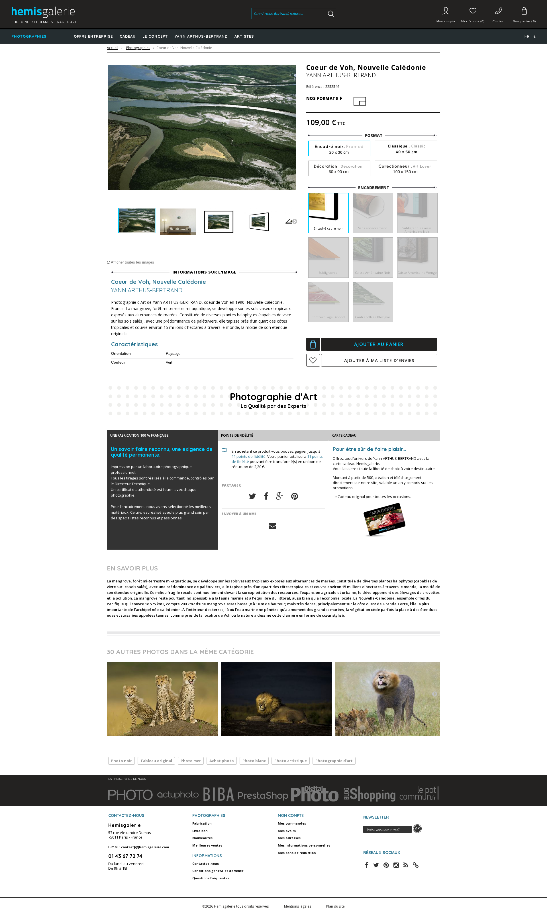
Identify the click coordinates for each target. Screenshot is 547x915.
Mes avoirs (287, 831)
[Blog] (416, 864)
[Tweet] (252, 496)
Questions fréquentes (210, 878)
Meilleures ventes (207, 845)
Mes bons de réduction (297, 853)
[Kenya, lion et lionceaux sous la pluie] (390, 699)
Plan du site (335, 906)
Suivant (294, 221)
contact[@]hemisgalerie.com (145, 847)
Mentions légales (298, 906)
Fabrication (202, 823)
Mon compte (446, 21)
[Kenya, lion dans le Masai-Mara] (276, 699)
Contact (499, 21)
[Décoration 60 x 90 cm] (339, 169)
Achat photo (221, 760)
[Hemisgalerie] (71, 12)
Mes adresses (289, 838)
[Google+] (280, 496)
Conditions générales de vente (218, 871)
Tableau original (156, 760)
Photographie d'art (334, 760)
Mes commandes (292, 823)
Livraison (200, 831)
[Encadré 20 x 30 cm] (339, 149)
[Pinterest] (294, 496)
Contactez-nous (205, 863)
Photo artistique (290, 760)
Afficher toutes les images (132, 262)
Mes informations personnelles (304, 845)
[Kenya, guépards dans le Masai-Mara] (162, 699)
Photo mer (191, 760)
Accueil (112, 48)
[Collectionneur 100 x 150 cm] (406, 169)
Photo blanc (254, 760)
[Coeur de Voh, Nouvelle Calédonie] (137, 221)
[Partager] (266, 496)
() (524, 21)
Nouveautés (202, 838)
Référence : (315, 86)
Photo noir (121, 760)
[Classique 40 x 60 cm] (406, 149)
